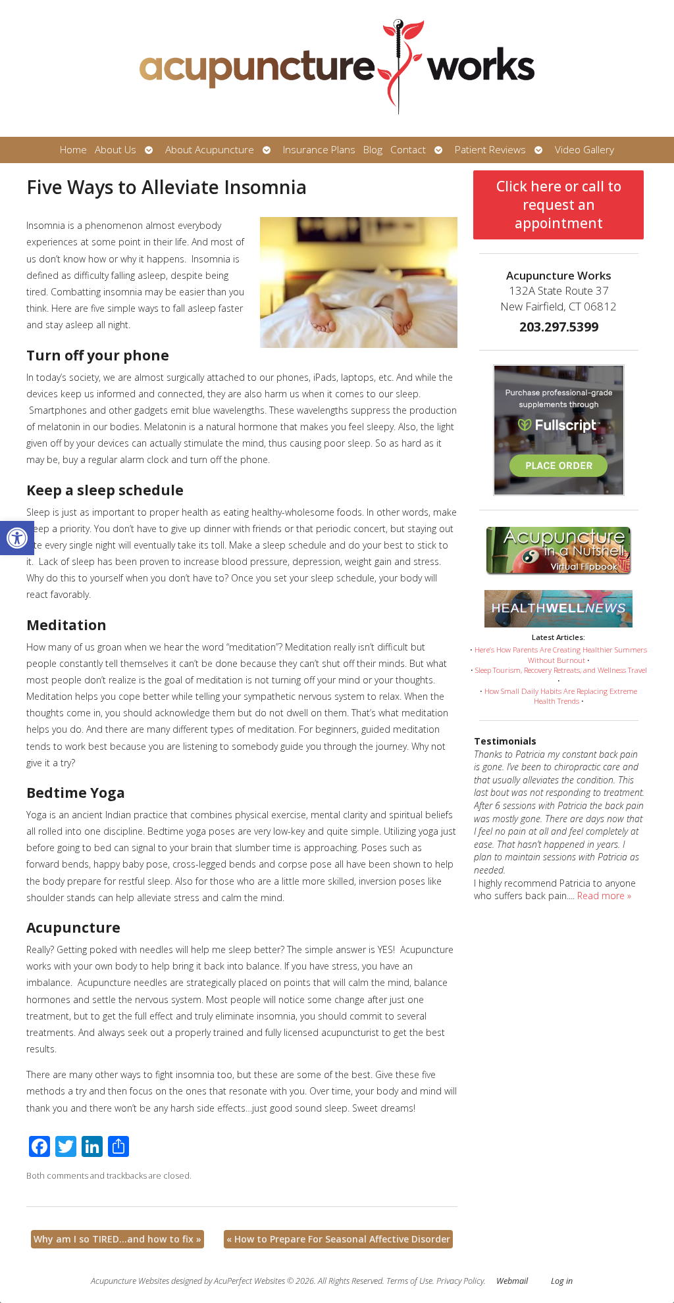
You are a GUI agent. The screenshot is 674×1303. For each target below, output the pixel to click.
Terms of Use (409, 1281)
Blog (372, 150)
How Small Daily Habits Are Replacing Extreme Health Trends (560, 696)
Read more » (604, 895)
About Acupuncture (209, 150)
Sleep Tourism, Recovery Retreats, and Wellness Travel (561, 670)
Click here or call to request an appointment (558, 204)
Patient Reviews (490, 150)
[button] (17, 538)
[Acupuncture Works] (337, 68)
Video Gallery (584, 150)
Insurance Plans (319, 150)
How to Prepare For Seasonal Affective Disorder (338, 1239)
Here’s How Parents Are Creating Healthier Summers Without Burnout (561, 655)
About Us (115, 150)
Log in (562, 1281)
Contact (408, 150)
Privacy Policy (460, 1281)
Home (73, 150)
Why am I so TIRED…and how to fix (117, 1239)
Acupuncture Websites (130, 1281)
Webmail (512, 1281)
